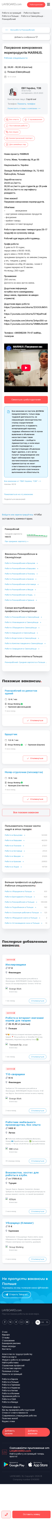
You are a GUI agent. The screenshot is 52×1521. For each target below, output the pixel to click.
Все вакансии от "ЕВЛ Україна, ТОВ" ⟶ (22, 481)
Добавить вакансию (33, 1432)
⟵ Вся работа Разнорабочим (20, 30)
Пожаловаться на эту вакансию (18, 494)
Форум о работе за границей (16, 1360)
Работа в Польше (10, 1382)
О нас (4, 1332)
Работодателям (36, 4)
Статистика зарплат (12, 1368)
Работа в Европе (10, 1379)
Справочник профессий (13, 1366)
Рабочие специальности (15, 58)
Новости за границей (12, 1374)
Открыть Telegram (18, 1295)
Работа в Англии (10, 1391)
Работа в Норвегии (11, 1388)
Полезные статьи (10, 1371)
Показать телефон (26, 104)
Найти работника (10, 1363)
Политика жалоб (10, 1419)
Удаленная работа (11, 1396)
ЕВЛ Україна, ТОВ (31, 88)
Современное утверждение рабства (19, 1416)
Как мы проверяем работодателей (18, 1410)
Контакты (6, 1349)
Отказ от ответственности (15, 1413)
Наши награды (9, 1346)
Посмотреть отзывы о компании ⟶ (24, 109)
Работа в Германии (11, 1385)
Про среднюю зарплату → (16, 541)
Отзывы (5, 1338)
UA (42, 1322)
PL (47, 1322)
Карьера (6, 1335)
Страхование (8, 1341)
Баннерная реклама (11, 1343)
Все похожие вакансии (26, 812)
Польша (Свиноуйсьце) (18, 72)
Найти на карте (9, 1357)
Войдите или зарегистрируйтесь (17, 515)
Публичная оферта (11, 1407)
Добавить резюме (10, 1432)
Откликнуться (36, 720)
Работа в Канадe (10, 1402)
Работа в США (9, 1399)
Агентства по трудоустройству (17, 1354)
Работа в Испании (10, 1394)
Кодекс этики (8, 1421)
